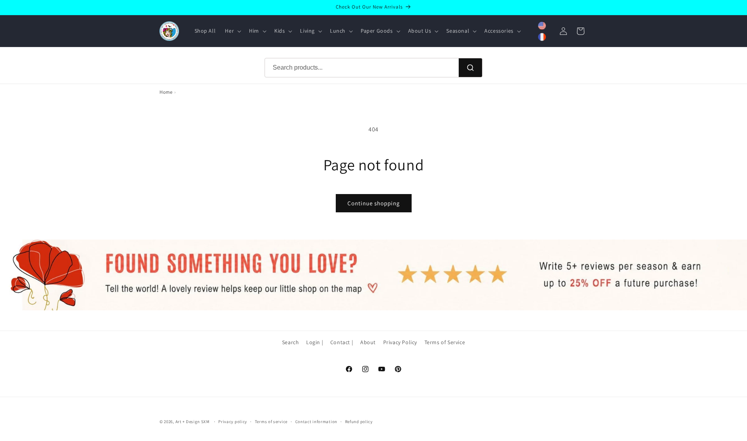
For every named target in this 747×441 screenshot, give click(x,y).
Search (290, 342)
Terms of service (271, 421)
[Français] (542, 37)
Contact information (316, 421)
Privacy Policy (400, 342)
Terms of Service (444, 342)
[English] (542, 25)
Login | (314, 342)
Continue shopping (373, 203)
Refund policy (359, 421)
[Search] (470, 67)
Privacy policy (232, 421)
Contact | (341, 342)
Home (166, 92)
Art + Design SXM (192, 421)
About (368, 342)
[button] (232, 31)
